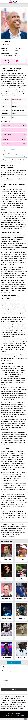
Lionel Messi (13, 696)
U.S (13, 117)
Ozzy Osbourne (11, 702)
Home (1, 4)
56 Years (17, 55)
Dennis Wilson (21, 696)
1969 (7, 50)
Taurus (16, 50)
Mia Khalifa (10, 709)
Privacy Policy (20, 715)
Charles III (4, 702)
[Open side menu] (1, 1)
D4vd (20, 707)
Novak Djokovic (5, 696)
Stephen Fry (14, 704)
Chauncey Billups (18, 709)
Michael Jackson (20, 700)
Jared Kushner (11, 700)
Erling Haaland (7, 704)
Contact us (13, 715)
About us (6, 715)
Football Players (14, 4)
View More (14, 663)
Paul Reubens (15, 698)
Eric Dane (9, 707)
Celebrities (7, 4)
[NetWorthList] (14, 1)
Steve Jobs (16, 707)
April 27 (3, 50)
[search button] (26, 1)
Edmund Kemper (5, 698)
